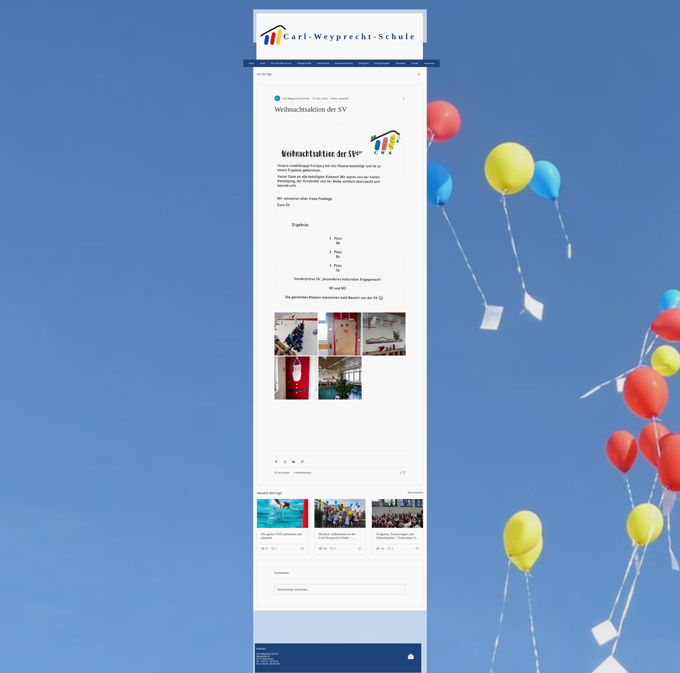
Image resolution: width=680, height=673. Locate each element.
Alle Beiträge (264, 74)
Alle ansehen (415, 492)
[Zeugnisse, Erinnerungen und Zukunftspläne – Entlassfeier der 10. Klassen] (397, 513)
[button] (418, 74)
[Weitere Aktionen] (403, 98)
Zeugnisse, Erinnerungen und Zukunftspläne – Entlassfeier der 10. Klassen (397, 536)
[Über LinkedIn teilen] (293, 461)
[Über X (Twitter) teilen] (285, 461)
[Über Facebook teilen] (276, 461)
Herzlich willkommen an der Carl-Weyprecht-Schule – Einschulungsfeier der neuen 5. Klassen (339, 536)
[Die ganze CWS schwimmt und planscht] (282, 513)
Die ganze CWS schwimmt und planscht (281, 536)
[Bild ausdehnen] (296, 334)
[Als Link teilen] (302, 461)
